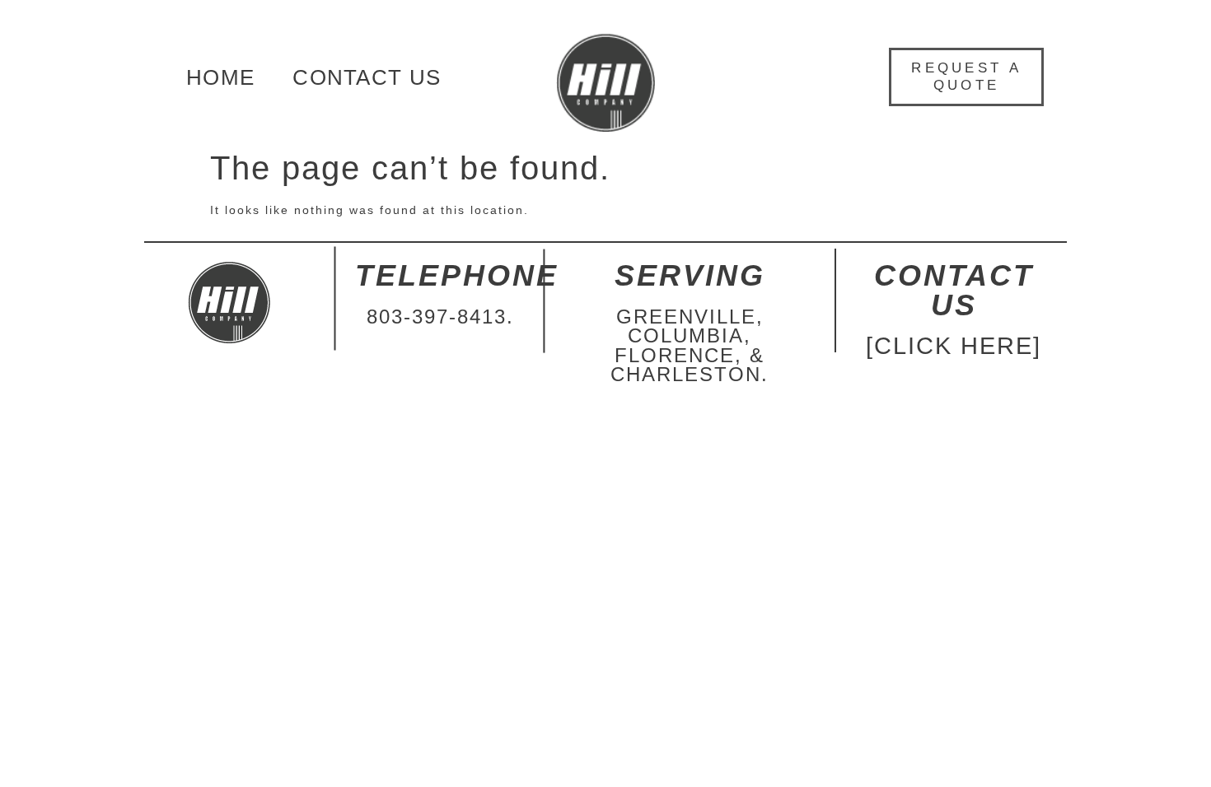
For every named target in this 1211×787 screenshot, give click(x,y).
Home (220, 77)
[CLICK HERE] (953, 346)
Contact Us (366, 77)
